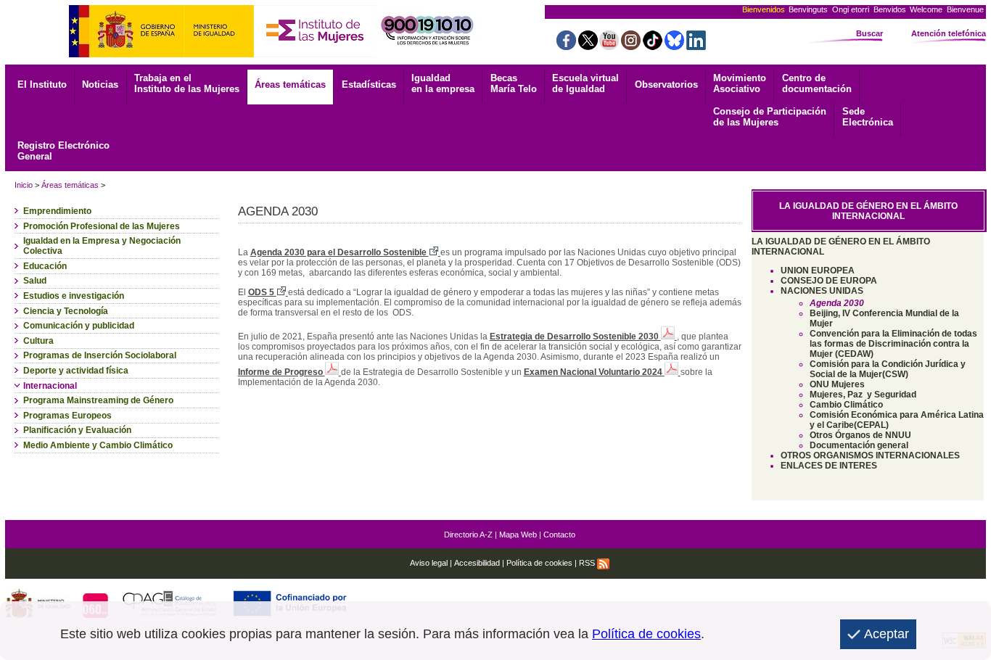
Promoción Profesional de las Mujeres (101, 226)
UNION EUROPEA (818, 270)
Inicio (24, 185)
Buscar (869, 33)
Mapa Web (518, 534)
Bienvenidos (763, 9)
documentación (817, 83)
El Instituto (42, 84)
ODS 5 (262, 292)
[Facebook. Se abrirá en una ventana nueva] (566, 46)
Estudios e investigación (73, 296)
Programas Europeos (67, 416)
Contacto (559, 534)
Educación (45, 266)
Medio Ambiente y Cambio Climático (98, 445)
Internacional (50, 386)
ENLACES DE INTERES (829, 466)
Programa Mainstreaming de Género (98, 400)
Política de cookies (539, 562)
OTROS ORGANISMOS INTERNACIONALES (870, 455)
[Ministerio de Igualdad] (161, 53)
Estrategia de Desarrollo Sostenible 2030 (575, 336)
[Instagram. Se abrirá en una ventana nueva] (631, 46)
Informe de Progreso (281, 372)
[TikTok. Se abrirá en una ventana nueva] (652, 46)
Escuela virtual (585, 83)
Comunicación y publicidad (78, 326)
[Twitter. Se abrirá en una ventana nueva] (588, 46)
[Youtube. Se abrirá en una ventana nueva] (609, 46)
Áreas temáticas (290, 84)
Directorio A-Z (468, 534)
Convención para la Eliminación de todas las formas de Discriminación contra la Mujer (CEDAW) (893, 344)
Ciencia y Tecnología (65, 311)
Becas (513, 83)
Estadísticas (369, 84)
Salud (34, 281)
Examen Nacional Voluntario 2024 (594, 372)
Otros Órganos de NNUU (860, 435)
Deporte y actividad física (75, 371)
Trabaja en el (186, 83)
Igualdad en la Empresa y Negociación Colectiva (102, 246)
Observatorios (666, 84)
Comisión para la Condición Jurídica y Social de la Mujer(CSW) (888, 369)
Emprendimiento (57, 211)
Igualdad (442, 83)
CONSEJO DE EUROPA (829, 281)
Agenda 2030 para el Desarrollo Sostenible (339, 252)
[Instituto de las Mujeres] (315, 53)
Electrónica (867, 117)
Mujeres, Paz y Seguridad (863, 394)
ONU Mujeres (837, 384)
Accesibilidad (477, 562)
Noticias (100, 84)
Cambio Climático (846, 405)
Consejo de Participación (769, 117)
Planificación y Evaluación (77, 430)
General (63, 151)
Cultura (38, 341)
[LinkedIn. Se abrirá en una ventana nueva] (696, 46)
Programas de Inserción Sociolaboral (99, 355)
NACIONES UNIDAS (822, 291)
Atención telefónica (948, 33)
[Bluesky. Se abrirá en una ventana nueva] (674, 46)
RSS (588, 562)
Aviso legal (429, 562)
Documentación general (859, 445)
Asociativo (739, 83)
